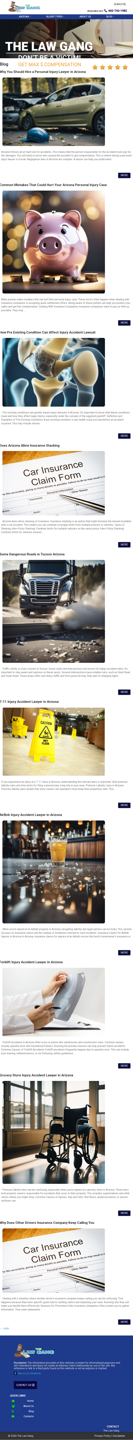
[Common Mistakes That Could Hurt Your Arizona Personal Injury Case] (53, 292)
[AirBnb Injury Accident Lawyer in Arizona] (53, 922)
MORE (124, 175)
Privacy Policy (102, 1435)
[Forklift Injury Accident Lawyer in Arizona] (53, 1035)
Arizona (24, 16)
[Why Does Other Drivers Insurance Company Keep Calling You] (53, 1291)
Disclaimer (119, 1435)
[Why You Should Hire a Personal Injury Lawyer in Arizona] (53, 145)
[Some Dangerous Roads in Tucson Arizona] (53, 661)
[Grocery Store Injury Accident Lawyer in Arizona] (53, 1182)
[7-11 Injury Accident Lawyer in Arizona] (53, 775)
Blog (109, 16)
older (4, 1328)
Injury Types (54, 16)
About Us (85, 16)
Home (30, 1401)
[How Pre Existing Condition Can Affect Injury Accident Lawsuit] (53, 405)
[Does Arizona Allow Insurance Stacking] (53, 514)
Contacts (29, 1416)
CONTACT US (24, 1385)
